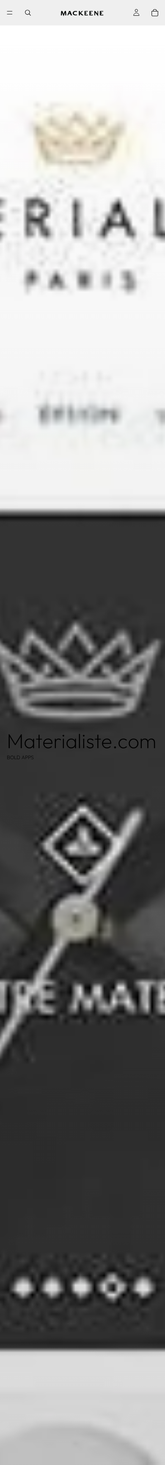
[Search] (28, 12)
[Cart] (155, 12)
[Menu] (9, 12)
